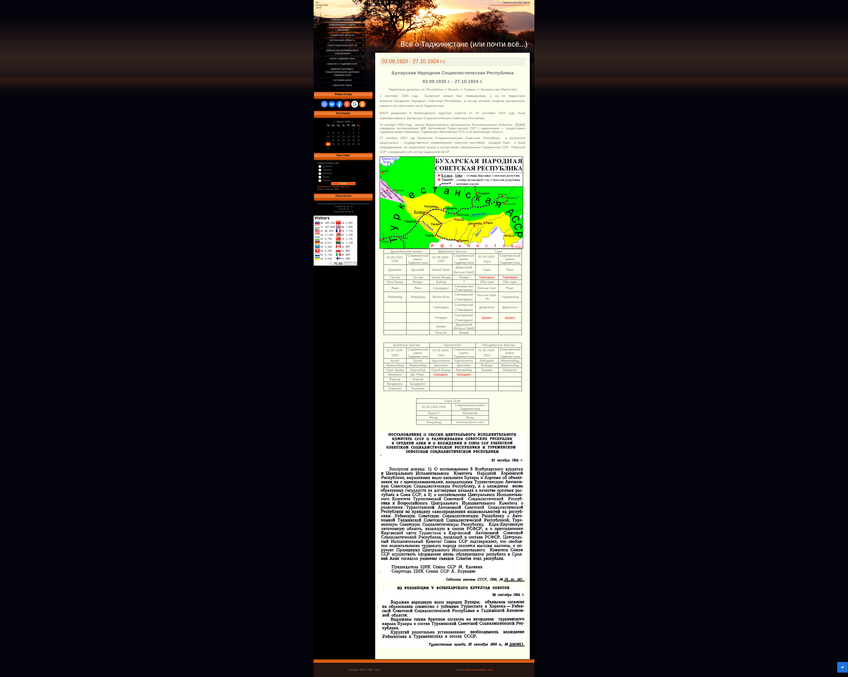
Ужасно (327, 180)
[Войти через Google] (354, 104)
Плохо (326, 176)
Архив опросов (340, 186)
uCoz (490, 669)
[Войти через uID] (324, 104)
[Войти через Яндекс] (347, 104)
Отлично (327, 166)
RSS (527, 5)
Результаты (323, 186)
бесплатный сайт (475, 669)
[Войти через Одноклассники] (362, 104)
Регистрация (509, 5)
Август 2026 (343, 121)
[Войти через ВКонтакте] (332, 104)
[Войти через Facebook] (339, 104)
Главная (495, 5)
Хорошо (327, 169)
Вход (520, 5)
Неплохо (327, 173)
